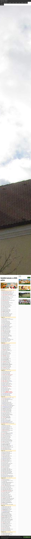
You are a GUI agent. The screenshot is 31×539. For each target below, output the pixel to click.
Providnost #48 (21, 283)
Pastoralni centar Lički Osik (23, 297)
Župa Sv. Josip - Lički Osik (4, 0)
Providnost (10, 2)
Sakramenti (2, 4)
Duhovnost (26, 2)
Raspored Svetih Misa (22, 303)
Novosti (1, 2)
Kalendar (22, 2)
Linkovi (19, 2)
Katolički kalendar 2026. (22, 290)
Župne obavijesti (5, 2)
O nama (13, 2)
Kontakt (16, 2)
